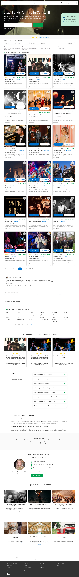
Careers (42, 567)
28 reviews (13, 254)
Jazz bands (13, 40)
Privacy (9, 569)
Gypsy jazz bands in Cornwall (58, 295)
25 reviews (37, 219)
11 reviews (61, 148)
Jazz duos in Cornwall (33, 295)
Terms (8, 567)
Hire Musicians (13, 3)
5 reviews (37, 77)
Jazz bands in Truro (8, 304)
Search (64, 3)
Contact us (9, 570)
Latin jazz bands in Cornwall (34, 297)
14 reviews (37, 183)
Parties (28, 3)
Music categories (27, 567)
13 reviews (61, 254)
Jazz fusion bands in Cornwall (10, 297)
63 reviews (13, 219)
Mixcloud (65, 574)
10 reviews (37, 113)
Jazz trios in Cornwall (9, 295)
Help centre (9, 565)
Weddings (21, 3)
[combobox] (10, 43)
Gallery (25, 569)
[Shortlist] (68, 3)
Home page (6, 40)
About (41, 565)
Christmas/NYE (43, 3)
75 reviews (61, 183)
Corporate (35, 3)
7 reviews (13, 183)
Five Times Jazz (39, 363)
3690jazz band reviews (43, 37)
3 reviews (13, 77)
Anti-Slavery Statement (45, 569)
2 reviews (61, 77)
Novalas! (13, 363)
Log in (72, 3)
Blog (25, 570)
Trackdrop (59, 574)
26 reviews (61, 219)
